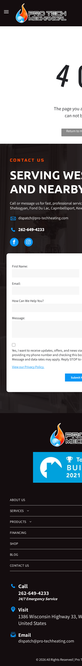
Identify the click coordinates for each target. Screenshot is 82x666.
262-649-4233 (31, 229)
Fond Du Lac (39, 208)
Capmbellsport (62, 208)
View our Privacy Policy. (28, 367)
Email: (16, 283)
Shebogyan (19, 208)
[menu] (6, 12)
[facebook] (14, 242)
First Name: (20, 266)
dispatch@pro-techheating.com (43, 217)
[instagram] (28, 242)
